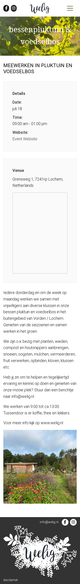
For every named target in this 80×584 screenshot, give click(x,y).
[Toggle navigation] (70, 8)
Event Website (24, 138)
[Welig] (40, 8)
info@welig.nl (49, 522)
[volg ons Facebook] (6, 8)
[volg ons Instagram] (14, 8)
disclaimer (10, 580)
